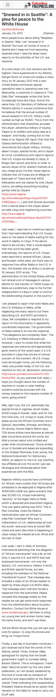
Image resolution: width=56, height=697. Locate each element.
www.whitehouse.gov (15, 612)
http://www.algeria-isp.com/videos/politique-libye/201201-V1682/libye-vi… (25, 198)
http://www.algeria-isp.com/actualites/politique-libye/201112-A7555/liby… (27, 217)
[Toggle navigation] (7, 4)
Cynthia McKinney (13, 29)
